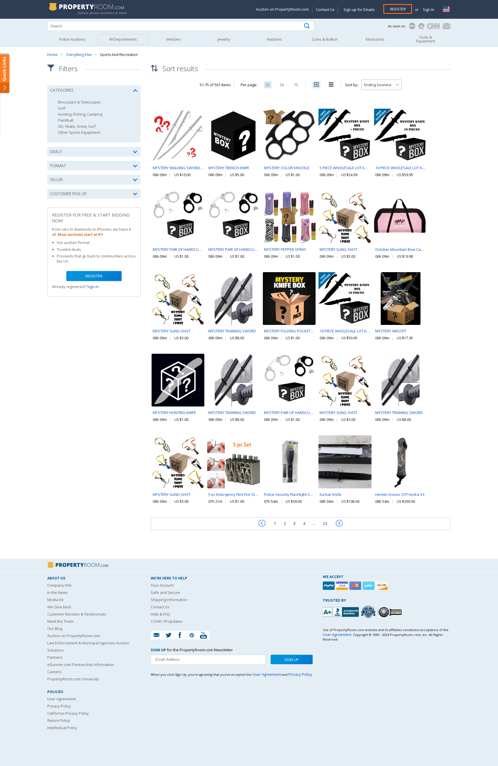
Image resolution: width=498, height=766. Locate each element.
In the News (57, 592)
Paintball (65, 120)
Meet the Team (60, 621)
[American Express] (369, 585)
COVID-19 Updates (167, 621)
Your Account (162, 585)
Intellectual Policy (62, 727)
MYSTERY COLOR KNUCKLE (287, 167)
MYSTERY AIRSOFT (390, 331)
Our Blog (54, 628)
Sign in (93, 286)
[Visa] (342, 585)
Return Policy (58, 720)
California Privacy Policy (68, 713)
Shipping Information (169, 599)
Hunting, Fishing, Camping (80, 114)
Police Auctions (72, 39)
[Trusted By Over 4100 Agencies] (369, 612)
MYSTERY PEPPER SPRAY (285, 249)
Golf (61, 108)
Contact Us (325, 9)
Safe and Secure (165, 592)
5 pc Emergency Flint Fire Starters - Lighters (245, 494)
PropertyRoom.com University (73, 679)
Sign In (428, 9)
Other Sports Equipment (79, 132)
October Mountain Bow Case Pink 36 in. (409, 249)
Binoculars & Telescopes (79, 102)
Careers (54, 671)
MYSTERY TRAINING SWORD (232, 331)
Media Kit (55, 599)
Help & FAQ (160, 614)
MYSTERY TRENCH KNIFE (228, 167)
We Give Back (59, 606)
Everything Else (79, 54)
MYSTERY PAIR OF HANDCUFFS (178, 249)
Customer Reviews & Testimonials (76, 614)
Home (52, 54)
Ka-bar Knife (331, 494)
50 (282, 84)
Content (5, 73)
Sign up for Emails (359, 9)
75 (296, 84)
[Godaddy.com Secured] (391, 612)
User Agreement (61, 698)
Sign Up (291, 659)
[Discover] (382, 585)
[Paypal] (329, 585)
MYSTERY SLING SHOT (338, 249)
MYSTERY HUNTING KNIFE (174, 412)
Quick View (178, 147)
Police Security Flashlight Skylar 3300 (295, 494)
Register (397, 9)
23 (325, 523)
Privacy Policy (59, 706)
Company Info (59, 585)
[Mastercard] (356, 585)
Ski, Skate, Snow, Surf (77, 126)
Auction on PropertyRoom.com (282, 9)
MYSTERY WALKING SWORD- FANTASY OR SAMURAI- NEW (201, 167)
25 (268, 84)
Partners (55, 657)
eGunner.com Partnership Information (80, 664)
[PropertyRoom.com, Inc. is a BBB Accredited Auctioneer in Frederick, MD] (341, 611)
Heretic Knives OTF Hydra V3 (400, 494)
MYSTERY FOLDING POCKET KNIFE (292, 331)
